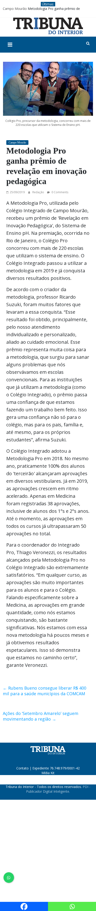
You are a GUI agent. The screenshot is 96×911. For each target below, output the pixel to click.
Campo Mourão (15, 8)
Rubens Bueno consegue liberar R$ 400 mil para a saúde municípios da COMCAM (44, 690)
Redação (38, 192)
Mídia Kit (48, 773)
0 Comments (59, 192)
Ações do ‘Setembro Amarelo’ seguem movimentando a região (40, 716)
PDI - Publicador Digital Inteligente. (58, 789)
